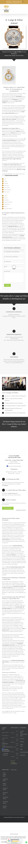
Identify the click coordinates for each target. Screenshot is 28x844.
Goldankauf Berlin (5, 790)
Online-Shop (21, 755)
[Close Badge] (21, 838)
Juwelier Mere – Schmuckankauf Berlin (22, 744)
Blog (21, 759)
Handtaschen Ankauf (5, 808)
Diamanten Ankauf (5, 799)
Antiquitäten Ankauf (5, 812)
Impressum (22, 765)
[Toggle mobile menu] (25, 6)
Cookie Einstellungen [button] (5, 841)
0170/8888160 (5, 494)
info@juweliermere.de (17, 2)
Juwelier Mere (14, 780)
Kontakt (22, 752)
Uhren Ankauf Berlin (4, 785)
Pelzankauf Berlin (5, 803)
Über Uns (22, 749)
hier (7, 721)
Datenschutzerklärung (22, 762)
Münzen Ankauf (4, 794)
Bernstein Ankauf (5, 817)
